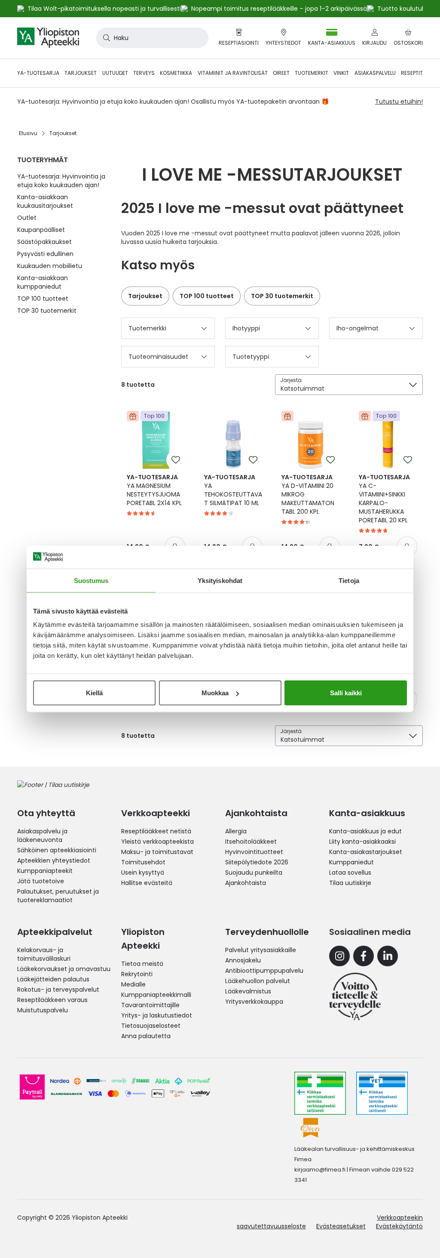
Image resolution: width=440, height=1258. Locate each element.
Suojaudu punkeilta (253, 872)
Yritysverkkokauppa (254, 1001)
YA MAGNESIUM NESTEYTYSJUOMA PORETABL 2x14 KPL (154, 490)
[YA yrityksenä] (355, 996)
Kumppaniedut (351, 862)
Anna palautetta (146, 1036)
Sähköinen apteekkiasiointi (56, 850)
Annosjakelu (243, 960)
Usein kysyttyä (142, 872)
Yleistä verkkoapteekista (157, 841)
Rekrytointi (137, 974)
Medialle (133, 984)
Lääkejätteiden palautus (53, 979)
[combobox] (152, 38)
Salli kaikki (346, 693)
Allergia (236, 831)
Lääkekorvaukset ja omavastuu (63, 969)
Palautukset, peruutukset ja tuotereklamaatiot (58, 895)
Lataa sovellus (350, 872)
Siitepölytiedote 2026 (256, 862)
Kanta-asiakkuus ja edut (365, 831)
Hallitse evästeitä (146, 883)
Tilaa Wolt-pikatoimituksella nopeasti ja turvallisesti (104, 8)
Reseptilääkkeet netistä (156, 831)
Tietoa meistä (142, 963)
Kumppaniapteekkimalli (156, 994)
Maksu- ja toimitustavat (157, 852)
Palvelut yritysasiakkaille (260, 950)
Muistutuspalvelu (42, 1010)
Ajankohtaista (245, 883)
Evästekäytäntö (399, 1226)
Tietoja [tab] (349, 580)
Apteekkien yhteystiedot (53, 860)
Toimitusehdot (143, 862)
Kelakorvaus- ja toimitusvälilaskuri (43, 954)
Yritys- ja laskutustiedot (156, 1015)
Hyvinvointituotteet (254, 852)
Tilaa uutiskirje (350, 883)
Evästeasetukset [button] (341, 1226)
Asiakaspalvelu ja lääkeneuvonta (42, 835)
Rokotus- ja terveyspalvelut (58, 989)
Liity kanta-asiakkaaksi (362, 841)
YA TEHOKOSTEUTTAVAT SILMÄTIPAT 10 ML (233, 490)
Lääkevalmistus (248, 991)
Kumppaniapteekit (45, 870)
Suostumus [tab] (91, 580)
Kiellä (94, 693)
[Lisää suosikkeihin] (175, 459)
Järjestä (291, 380)
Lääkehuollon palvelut (257, 981)
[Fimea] (320, 1093)
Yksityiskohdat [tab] (220, 580)
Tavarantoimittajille (150, 1005)
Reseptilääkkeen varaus (52, 1000)
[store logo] (48, 38)
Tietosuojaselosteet (150, 1025)
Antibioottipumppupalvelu (264, 970)
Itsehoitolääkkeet (251, 841)
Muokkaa (215, 693)
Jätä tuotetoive (40, 881)
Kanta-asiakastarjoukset (365, 852)
